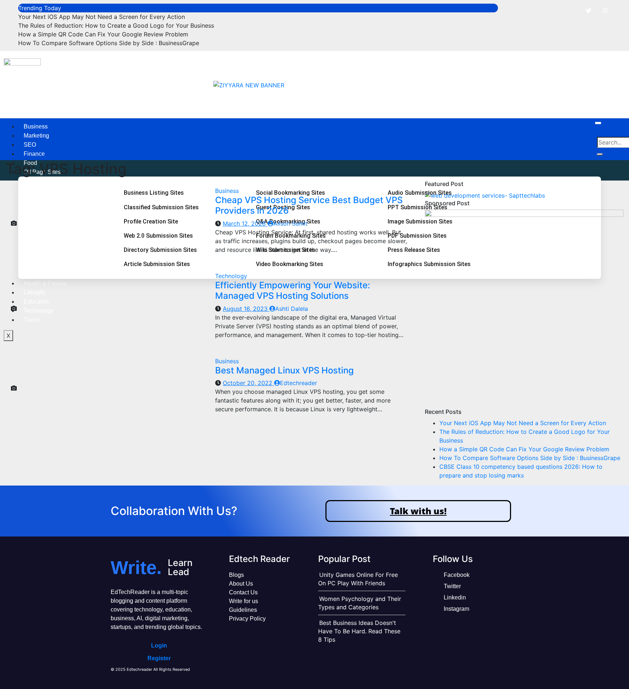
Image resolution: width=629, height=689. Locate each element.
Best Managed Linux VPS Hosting (284, 370)
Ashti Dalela (291, 308)
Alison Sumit (290, 223)
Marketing (36, 135)
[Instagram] (605, 10)
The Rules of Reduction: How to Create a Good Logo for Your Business (116, 25)
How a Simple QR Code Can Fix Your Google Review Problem (103, 34)
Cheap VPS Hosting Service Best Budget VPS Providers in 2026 (309, 205)
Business (36, 126)
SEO (30, 145)
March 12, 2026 (245, 223)
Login (159, 645)
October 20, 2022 (248, 383)
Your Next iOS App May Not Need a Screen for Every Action (101, 16)
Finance (34, 154)
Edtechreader (298, 383)
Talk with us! (418, 511)
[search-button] (600, 154)
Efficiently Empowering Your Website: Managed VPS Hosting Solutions (292, 290)
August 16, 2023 (246, 308)
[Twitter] (589, 10)
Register (159, 658)
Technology (231, 276)
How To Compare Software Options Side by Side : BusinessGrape (108, 43)
